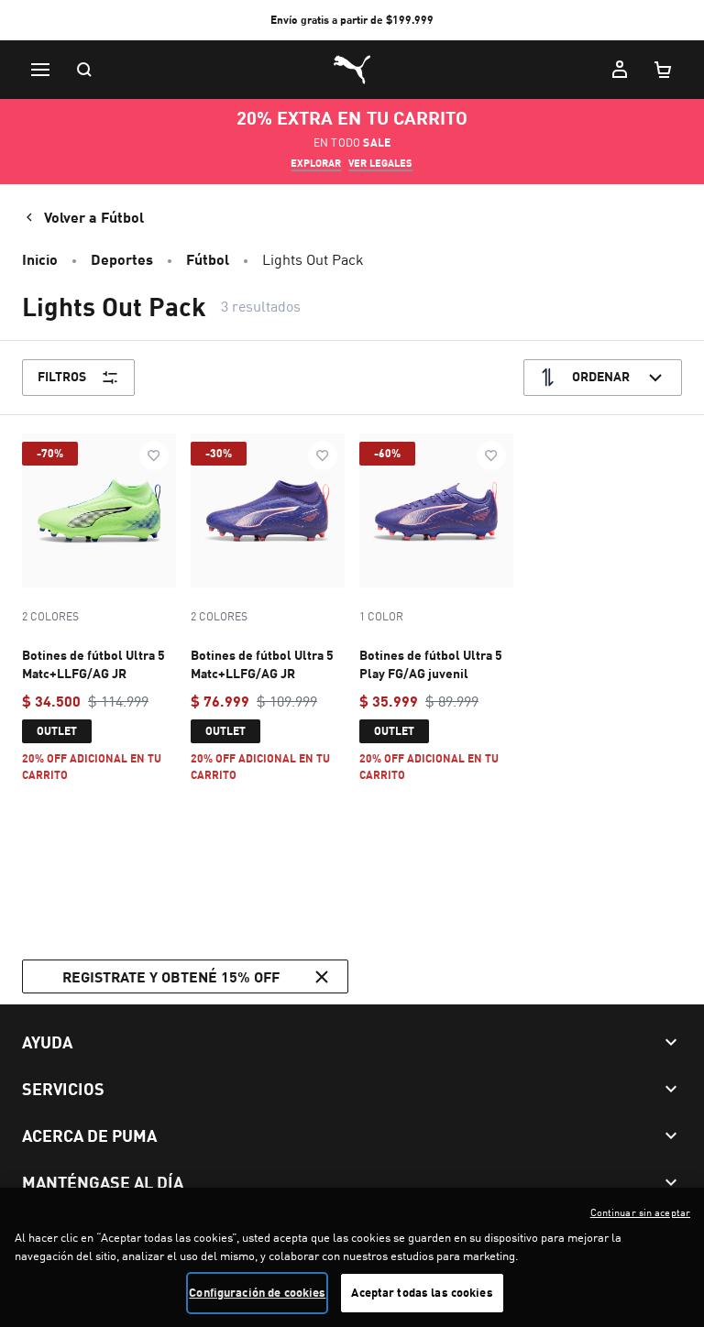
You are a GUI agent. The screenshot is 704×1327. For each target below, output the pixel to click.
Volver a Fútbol (94, 216)
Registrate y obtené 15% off (171, 976)
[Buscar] (84, 69)
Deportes (122, 259)
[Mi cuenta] (619, 69)
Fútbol (207, 259)
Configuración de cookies (257, 1292)
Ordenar (601, 376)
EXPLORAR (316, 163)
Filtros (62, 376)
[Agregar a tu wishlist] (154, 455)
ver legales (380, 163)
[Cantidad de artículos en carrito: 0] (663, 69)
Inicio (40, 259)
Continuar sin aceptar (640, 1212)
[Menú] (40, 69)
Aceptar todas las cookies (421, 1292)
